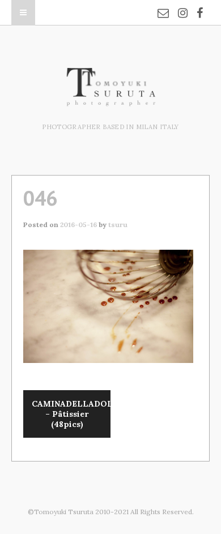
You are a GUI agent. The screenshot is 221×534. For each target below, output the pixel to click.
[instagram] (183, 6)
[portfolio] (110, 100)
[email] (163, 6)
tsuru (118, 224)
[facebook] (199, 6)
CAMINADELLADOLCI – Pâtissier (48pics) (71, 414)
